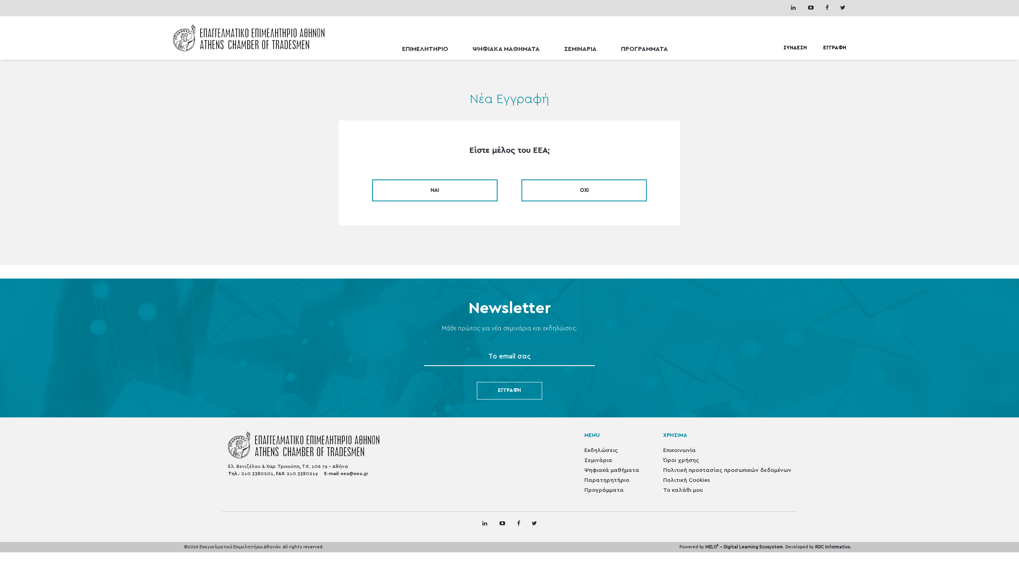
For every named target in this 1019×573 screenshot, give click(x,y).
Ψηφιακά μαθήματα (611, 470)
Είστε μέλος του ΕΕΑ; (509, 150)
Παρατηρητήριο (606, 480)
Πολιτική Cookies (686, 480)
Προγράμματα (604, 490)
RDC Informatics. (833, 547)
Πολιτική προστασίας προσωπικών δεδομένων (727, 470)
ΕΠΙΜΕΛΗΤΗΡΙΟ (425, 49)
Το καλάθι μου (683, 490)
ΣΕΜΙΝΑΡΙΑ (580, 49)
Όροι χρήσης (681, 460)
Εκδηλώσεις (601, 450)
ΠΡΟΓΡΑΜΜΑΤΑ (644, 49)
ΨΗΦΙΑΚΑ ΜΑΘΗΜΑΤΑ (506, 49)
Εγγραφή (509, 390)
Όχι (584, 190)
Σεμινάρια (598, 460)
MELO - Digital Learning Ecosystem (744, 547)
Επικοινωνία (679, 450)
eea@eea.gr (354, 473)
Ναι (435, 190)
